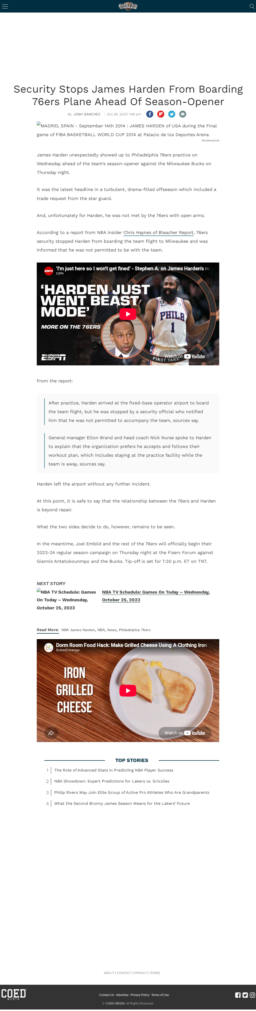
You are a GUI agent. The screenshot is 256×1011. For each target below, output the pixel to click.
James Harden (82, 630)
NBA (65, 630)
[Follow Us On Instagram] (252, 994)
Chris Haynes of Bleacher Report (159, 232)
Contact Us (106, 995)
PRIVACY (140, 973)
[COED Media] (13, 999)
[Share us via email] (182, 114)
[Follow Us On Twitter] (245, 994)
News (111, 630)
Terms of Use (160, 995)
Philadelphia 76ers (134, 630)
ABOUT (109, 973)
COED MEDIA (115, 1003)
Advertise (122, 995)
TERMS (155, 973)
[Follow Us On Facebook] (238, 994)
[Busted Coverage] (128, 6)
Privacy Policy (140, 995)
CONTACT (124, 973)
